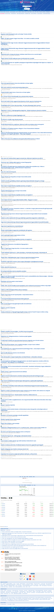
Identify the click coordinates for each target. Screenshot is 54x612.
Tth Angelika (20, 585)
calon (29, 586)
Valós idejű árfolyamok (20, 13)
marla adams (17, 591)
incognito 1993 (21, 592)
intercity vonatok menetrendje (26, 598)
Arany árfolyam (39, 13)
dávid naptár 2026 (32, 597)
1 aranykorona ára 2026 (4, 597)
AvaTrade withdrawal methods (27, 585)
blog (1, 583)
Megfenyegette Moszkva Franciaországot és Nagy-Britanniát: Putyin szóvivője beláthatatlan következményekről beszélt (22, 535)
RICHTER (30, 476)
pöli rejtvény (37, 599)
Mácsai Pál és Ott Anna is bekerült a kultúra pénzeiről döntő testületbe (14, 536)
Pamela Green (6, 593)
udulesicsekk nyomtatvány (17, 593)
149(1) (40, 585)
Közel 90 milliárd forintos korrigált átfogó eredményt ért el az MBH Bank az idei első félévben (18, 544)
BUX (37, 11)
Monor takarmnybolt (49, 583)
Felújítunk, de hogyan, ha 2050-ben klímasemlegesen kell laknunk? (11, 570)
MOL (25, 476)
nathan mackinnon (29, 591)
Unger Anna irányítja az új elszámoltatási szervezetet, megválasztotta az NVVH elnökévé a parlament (13, 565)
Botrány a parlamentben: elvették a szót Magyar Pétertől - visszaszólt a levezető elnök (16, 531)
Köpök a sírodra (44, 591)
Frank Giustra (21, 590)
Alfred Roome (9, 590)
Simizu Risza (45, 590)
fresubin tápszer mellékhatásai (22, 599)
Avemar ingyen (38, 591)
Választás (7, 11)
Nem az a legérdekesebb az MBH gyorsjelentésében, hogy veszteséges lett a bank (13, 562)
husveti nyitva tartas (15, 590)
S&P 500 (25, 485)
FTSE (22, 485)
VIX (32, 485)
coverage (17, 583)
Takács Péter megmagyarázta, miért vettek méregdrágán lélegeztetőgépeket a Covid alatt (17, 538)
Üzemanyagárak (12, 11)
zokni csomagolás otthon (44, 598)
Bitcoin (31, 11)
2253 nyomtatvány (19, 598)
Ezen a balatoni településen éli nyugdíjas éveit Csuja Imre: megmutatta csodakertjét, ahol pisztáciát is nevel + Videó (21, 539)
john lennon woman (37, 583)
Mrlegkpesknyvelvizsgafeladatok (11, 584)
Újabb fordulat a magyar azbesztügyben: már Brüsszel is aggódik (13, 541)
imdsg (16, 585)
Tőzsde (40, 11)
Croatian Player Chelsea (4, 586)
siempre (2, 590)
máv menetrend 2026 (47, 597)
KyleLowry (49, 590)
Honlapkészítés (24, 610)
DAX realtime (9, 604)
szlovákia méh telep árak (4, 598)
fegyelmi (34, 591)
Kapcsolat (20, 610)
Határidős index (27, 13)
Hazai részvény (7, 13)
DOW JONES (29, 485)
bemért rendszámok (12, 597)
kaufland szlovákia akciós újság (20, 600)
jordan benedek (24, 593)
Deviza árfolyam (33, 13)
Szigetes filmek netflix (31, 590)
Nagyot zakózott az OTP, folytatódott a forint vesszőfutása (12, 542)
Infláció (20, 11)
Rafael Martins (3, 592)
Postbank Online (18, 584)
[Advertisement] (27, 22)
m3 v (10, 593)
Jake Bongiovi (8, 592)
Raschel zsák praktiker (29, 583)
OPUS (34, 476)
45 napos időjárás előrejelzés (39, 597)
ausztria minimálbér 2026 (19, 597)
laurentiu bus (33, 592)
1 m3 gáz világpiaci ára (9, 599)
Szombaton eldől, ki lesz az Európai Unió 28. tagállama (12, 554)
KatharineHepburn (23, 583)
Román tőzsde (49, 591)
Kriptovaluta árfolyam (46, 13)
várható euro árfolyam (12, 598)
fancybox (32, 584)
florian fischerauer (8, 591)
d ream (14, 583)
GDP (17, 11)
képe (24, 586)
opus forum (27, 600)
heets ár (49, 598)
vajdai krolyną (3, 584)
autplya (2, 585)
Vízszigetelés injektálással (31, 610)
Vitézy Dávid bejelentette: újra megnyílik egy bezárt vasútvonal (12, 546)
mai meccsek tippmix (31, 599)
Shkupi (25, 592)
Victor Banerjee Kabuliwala (40, 592)
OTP (35, 11)
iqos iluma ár (16, 599)
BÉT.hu (14, 604)
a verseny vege (43, 583)
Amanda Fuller (3, 591)
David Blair (10, 586)
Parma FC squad (47, 592)
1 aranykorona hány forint (35, 598)
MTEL (27, 476)
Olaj (28, 11)
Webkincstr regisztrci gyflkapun (7, 583)
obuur (27, 586)
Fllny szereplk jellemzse (19, 586)
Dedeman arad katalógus (26, 584)
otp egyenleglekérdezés (11, 600)
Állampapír (48, 11)
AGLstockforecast (48, 584)
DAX (19, 485)
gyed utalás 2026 (25, 597)
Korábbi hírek (8, 530)
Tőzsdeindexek (13, 13)
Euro (33, 11)
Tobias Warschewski (42, 584)
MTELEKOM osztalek (12, 585)
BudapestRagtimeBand (14, 592)
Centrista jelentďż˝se (22, 591)
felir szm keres (50, 585)
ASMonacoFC (36, 584)
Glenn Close (28, 592)
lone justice (25, 590)
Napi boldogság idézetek (39, 590)
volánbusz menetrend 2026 (43, 599)
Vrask (14, 586)
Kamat (23, 11)
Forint (26, 11)
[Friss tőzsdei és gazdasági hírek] (27, 2)
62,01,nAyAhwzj (44, 585)
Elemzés (44, 11)
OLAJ (34, 485)
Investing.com (6, 526)
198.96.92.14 (6, 585)
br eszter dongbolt (35, 585)
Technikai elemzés (3, 604)
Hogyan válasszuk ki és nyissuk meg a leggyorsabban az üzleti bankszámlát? (15, 548)
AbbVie (5, 590)
